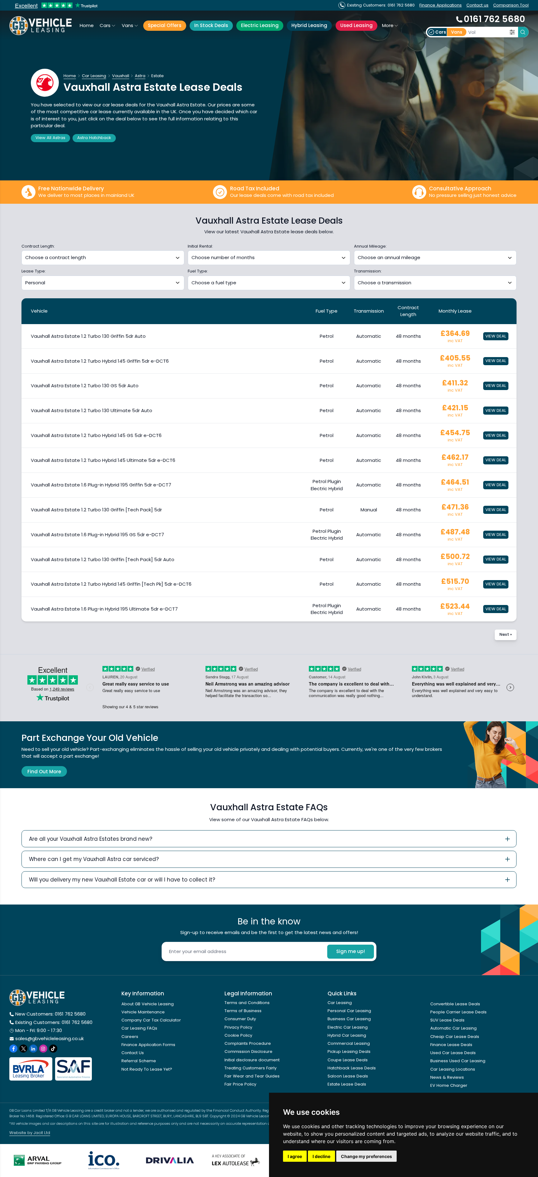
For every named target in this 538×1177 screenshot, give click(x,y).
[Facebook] (13, 1048)
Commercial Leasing (349, 1043)
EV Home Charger (448, 1085)
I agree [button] (295, 1156)
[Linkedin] (33, 1048)
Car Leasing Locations (452, 1069)
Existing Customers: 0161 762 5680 (53, 1022)
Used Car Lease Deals (453, 1053)
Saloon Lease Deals (348, 1076)
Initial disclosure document (252, 1060)
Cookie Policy (238, 1035)
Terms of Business (243, 1011)
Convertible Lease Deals (455, 1004)
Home (87, 25)
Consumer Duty (240, 1019)
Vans (127, 25)
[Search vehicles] (523, 32)
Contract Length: (38, 246)
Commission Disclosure (248, 1051)
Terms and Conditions (247, 1003)
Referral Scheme (138, 1061)
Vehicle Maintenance (143, 1012)
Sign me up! (350, 951)
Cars (105, 25)
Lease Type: (33, 271)
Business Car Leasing (349, 1019)
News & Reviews (447, 1077)
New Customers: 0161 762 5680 (50, 1014)
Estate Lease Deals (347, 1084)
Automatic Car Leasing (453, 1028)
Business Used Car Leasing (457, 1061)
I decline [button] (321, 1156)
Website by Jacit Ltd (29, 1133)
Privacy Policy (238, 1027)
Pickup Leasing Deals (349, 1051)
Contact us (477, 5)
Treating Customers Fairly (250, 1068)
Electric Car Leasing (348, 1027)
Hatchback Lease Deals (352, 1068)
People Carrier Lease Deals (458, 1012)
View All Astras (50, 138)
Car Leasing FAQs (139, 1028)
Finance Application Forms (148, 1045)
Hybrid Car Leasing (347, 1035)
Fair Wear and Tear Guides (252, 1076)
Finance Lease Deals (451, 1045)
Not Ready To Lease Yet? (146, 1069)
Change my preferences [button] (366, 1156)
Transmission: (368, 271)
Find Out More (44, 771)
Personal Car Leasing (349, 1011)
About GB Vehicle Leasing (147, 1004)
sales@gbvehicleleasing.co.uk (49, 1038)
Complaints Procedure (247, 1043)
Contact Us (132, 1053)
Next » (505, 634)
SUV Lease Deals (447, 1020)
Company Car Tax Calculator (151, 1020)
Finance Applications (440, 5)
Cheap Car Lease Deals (454, 1037)
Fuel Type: (198, 271)
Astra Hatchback (94, 138)
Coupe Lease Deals (348, 1060)
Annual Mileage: (370, 246)
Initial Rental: (200, 246)
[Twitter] (23, 1048)
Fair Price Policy (240, 1084)
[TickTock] (53, 1048)
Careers (129, 1037)
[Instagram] (43, 1048)
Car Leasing (340, 1003)
